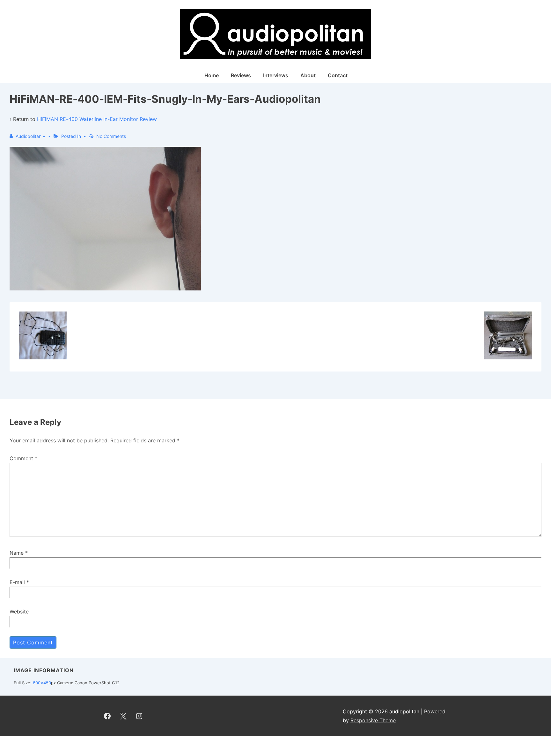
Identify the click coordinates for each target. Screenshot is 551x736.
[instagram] (139, 716)
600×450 (42, 682)
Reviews (241, 75)
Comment (23, 458)
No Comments (111, 136)
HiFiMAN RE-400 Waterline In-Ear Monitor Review (97, 119)
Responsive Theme (373, 720)
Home (211, 75)
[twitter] (123, 716)
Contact (338, 75)
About (308, 75)
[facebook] (107, 716)
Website (19, 611)
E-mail (17, 582)
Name (17, 553)
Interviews (275, 75)
